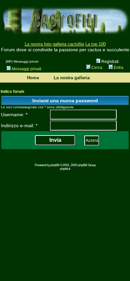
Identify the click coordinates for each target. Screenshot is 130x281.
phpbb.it (65, 168)
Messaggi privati (26, 69)
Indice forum (12, 91)
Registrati (109, 61)
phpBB (54, 165)
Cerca (96, 67)
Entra (118, 67)
